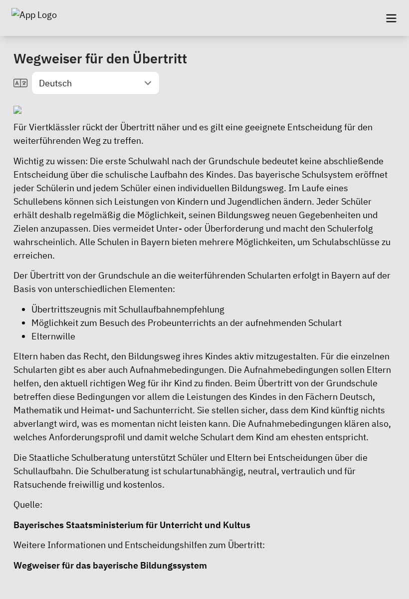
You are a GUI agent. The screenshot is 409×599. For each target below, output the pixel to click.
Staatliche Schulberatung (79, 457)
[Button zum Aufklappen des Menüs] (391, 18)
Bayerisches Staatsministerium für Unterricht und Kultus (131, 525)
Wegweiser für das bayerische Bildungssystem (110, 565)
